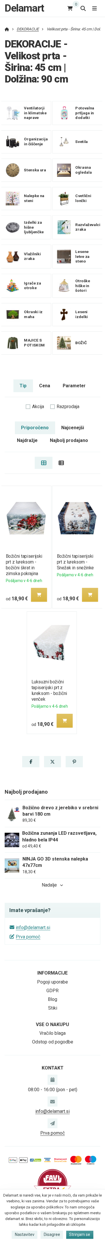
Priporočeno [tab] (35, 427)
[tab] (43, 463)
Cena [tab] (44, 385)
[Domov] (7, 29)
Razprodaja (68, 406)
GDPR (52, 990)
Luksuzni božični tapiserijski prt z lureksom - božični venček (49, 690)
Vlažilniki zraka (32, 256)
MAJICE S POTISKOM (34, 342)
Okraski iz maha (33, 314)
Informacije (52, 973)
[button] (39, 595)
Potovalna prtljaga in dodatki (84, 113)
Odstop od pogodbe (52, 1042)
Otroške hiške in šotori (82, 285)
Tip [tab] (23, 385)
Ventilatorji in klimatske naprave (35, 113)
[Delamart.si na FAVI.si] (52, 1183)
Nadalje (49, 885)
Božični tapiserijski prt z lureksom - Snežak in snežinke (75, 561)
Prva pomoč (28, 937)
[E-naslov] (52, 1101)
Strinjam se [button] (79, 1234)
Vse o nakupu (52, 1024)
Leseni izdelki (81, 314)
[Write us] (52, 1123)
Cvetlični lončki (83, 198)
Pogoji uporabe (52, 982)
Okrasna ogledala (83, 170)
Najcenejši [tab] (72, 427)
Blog (52, 999)
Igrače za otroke (32, 285)
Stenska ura (35, 170)
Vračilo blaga (52, 1033)
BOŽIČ (81, 342)
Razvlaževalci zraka (87, 227)
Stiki (52, 1008)
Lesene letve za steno (82, 256)
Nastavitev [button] (24, 1234)
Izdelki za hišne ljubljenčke (33, 227)
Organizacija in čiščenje (36, 141)
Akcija (38, 406)
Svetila (81, 142)
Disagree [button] (52, 1234)
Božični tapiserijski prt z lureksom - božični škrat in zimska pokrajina (24, 564)
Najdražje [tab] (27, 440)
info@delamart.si (33, 927)
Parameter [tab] (74, 385)
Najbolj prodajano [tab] (69, 440)
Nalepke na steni (34, 198)
